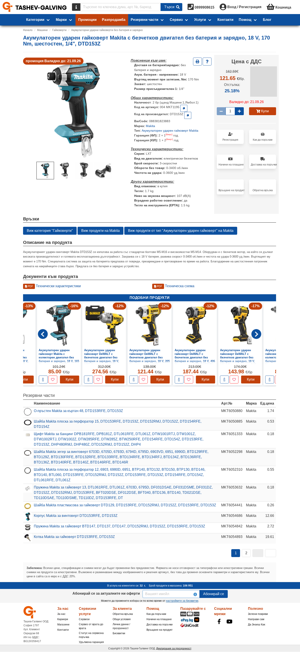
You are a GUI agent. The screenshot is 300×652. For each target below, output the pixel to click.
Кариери (62, 619)
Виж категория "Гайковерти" (50, 230)
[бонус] (169, 134)
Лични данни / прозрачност (121, 626)
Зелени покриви (258, 614)
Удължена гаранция (91, 642)
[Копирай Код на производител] (187, 115)
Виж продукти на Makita (100, 230)
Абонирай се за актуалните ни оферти (106, 593)
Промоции (87, 20)
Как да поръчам (156, 614)
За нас (61, 614)
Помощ (245, 20)
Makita (150, 126)
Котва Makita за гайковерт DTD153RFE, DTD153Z (74, 537)
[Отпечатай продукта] (197, 61)
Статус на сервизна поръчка (91, 635)
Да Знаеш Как (256, 624)
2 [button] (246, 553)
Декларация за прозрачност (173, 648)
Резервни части (144, 20)
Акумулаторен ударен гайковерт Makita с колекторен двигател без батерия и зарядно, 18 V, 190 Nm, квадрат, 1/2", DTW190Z (240, 357)
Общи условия (122, 619)
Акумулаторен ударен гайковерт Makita (170, 130)
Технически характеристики (54, 286)
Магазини (63, 624)
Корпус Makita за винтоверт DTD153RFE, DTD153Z (75, 516)
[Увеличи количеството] (239, 111)
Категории (35, 20)
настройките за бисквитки (182, 600)
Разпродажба (113, 20)
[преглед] (43, 379)
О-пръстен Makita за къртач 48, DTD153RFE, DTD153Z (78, 411)
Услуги (200, 20)
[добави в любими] (52, 379)
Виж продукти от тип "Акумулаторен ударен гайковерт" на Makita (180, 230)
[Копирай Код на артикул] (183, 108)
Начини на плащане (159, 619)
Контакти (225, 20)
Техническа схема (175, 286)
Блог (267, 20)
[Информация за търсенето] (76, 7)
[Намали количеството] (221, 111)
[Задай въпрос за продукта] (207, 61)
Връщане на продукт (159, 629)
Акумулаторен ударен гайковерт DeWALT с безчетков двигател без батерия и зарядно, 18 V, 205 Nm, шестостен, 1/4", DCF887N (104, 359)
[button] (45, 170)
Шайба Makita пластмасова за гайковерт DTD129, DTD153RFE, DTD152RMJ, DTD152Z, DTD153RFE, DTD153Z (125, 505)
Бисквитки (119, 633)
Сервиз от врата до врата (91, 626)
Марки (61, 20)
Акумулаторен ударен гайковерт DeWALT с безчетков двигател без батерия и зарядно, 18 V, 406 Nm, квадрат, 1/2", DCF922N (149, 357)
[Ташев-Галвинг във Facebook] (219, 621)
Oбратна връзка (123, 614)
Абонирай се (213, 594)
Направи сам (256, 619)
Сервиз (176, 20)
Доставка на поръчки (159, 624)
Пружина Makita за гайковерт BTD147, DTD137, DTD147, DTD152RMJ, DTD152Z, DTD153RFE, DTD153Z (119, 526)
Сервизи (84, 619)
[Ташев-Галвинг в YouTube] (229, 621)
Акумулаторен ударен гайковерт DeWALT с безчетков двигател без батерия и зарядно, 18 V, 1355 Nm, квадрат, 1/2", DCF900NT (56, 359)
